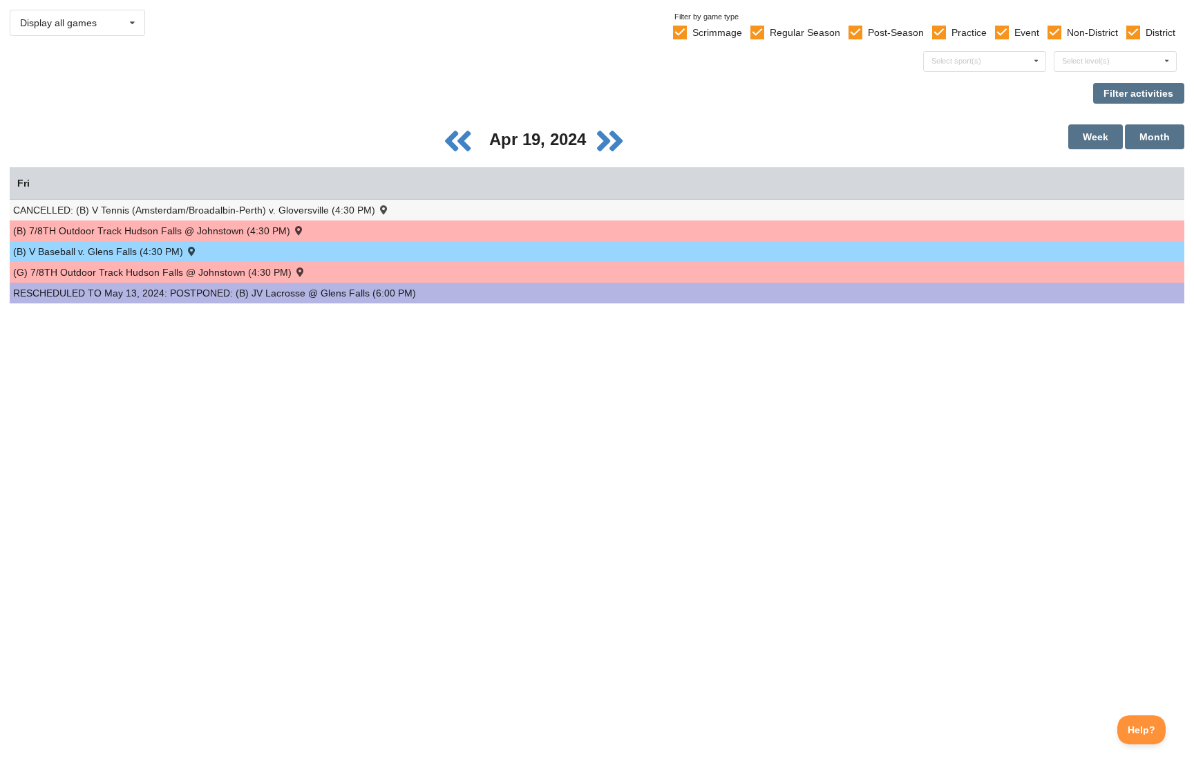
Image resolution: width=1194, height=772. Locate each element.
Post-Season (896, 32)
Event (1026, 32)
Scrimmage (717, 32)
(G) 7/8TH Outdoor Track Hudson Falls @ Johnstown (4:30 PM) (153, 272)
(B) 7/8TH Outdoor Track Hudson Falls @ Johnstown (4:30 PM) (153, 230)
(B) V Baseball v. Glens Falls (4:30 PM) (99, 251)
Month (1154, 136)
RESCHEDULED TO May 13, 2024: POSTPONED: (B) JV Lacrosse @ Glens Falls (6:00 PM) (214, 293)
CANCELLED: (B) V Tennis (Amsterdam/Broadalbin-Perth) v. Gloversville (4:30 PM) (195, 210)
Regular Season (805, 32)
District (1160, 32)
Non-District (1092, 32)
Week (1095, 136)
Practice (969, 32)
